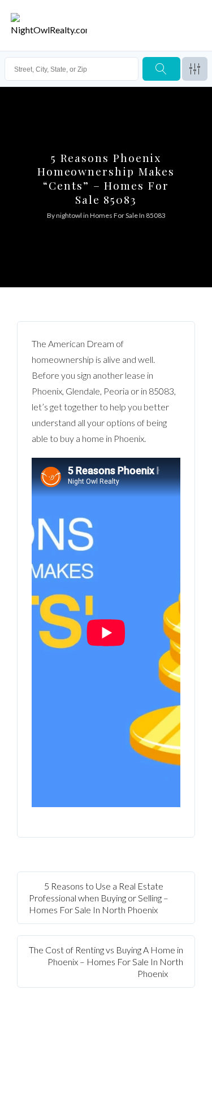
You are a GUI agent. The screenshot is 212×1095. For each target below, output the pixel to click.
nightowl (69, 215)
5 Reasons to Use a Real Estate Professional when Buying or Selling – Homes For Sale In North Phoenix (98, 898)
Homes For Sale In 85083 (128, 215)
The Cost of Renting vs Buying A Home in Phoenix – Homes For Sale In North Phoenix (106, 961)
